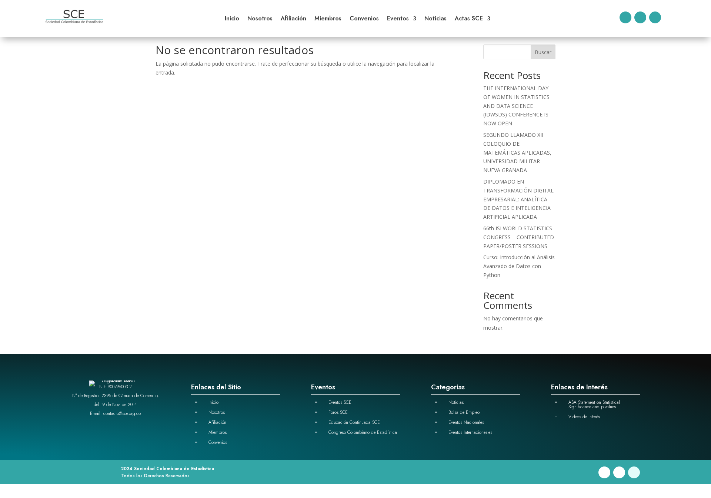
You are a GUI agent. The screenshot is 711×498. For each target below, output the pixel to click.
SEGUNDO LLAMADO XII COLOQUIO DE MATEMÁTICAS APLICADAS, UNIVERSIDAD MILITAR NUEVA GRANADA (517, 152)
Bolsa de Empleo (464, 412)
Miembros (327, 19)
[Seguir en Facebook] (625, 17)
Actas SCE (469, 19)
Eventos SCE (339, 402)
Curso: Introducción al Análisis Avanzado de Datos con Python (519, 266)
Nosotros (260, 19)
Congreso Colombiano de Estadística (362, 432)
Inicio (232, 19)
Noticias (435, 19)
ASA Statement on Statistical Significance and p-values (594, 404)
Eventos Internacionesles (470, 432)
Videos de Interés (584, 416)
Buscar (543, 52)
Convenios (364, 19)
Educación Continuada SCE (354, 422)
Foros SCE (338, 412)
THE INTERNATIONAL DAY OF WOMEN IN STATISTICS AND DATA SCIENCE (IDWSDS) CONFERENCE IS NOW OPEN (516, 106)
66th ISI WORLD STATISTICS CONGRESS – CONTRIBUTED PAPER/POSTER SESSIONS (518, 237)
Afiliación (293, 19)
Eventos (398, 19)
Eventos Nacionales (466, 422)
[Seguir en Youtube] (655, 17)
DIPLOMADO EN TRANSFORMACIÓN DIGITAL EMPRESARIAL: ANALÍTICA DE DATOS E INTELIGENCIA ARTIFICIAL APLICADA (518, 199)
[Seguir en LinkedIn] (640, 17)
